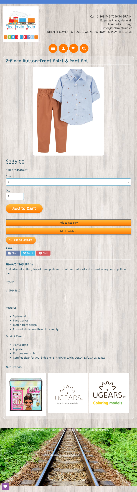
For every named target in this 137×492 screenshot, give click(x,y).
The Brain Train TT (67, 455)
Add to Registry (69, 223)
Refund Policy (56, 430)
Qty (8, 191)
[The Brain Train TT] (21, 24)
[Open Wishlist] (5, 486)
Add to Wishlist (68, 231)
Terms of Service (77, 430)
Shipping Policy (100, 430)
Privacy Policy (36, 430)
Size (8, 176)
